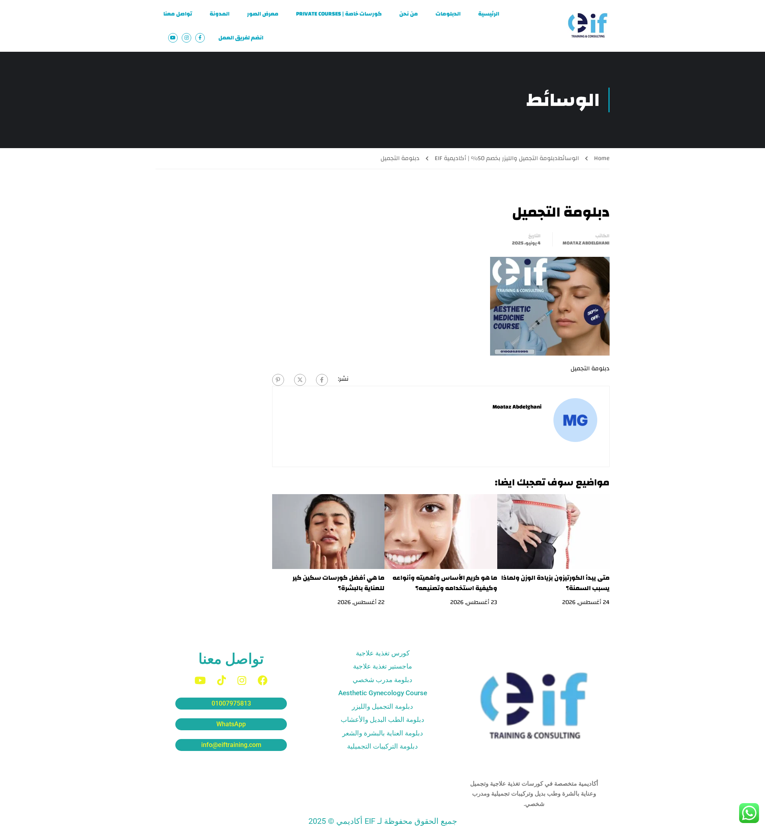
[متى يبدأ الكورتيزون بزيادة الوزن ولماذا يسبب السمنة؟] (553, 531)
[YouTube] (200, 680)
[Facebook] (322, 380)
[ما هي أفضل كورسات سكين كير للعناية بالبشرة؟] (328, 531)
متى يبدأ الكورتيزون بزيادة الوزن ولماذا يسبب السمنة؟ (555, 583)
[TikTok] (221, 680)
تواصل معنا (177, 14)
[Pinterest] (278, 380)
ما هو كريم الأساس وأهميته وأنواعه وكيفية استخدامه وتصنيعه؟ (444, 583)
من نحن (408, 14)
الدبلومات (448, 14)
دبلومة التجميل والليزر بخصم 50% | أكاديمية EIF (496, 158)
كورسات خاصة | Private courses (339, 14)
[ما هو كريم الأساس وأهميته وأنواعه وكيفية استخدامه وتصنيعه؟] (440, 531)
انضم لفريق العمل (240, 38)
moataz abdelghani (586, 242)
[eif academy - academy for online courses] (588, 26)
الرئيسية (488, 14)
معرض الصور (263, 14)
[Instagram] (241, 680)
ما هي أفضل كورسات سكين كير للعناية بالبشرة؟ (338, 583)
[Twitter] (300, 380)
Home (602, 158)
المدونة (220, 14)
